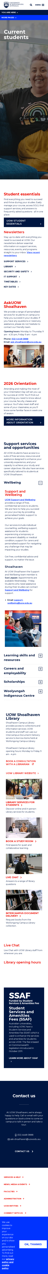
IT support (10, 276)
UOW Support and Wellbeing (20, 500)
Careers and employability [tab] (15, 671)
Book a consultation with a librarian (21, 763)
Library (8, 266)
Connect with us (13, 1213)
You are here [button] (9, 12)
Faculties (9, 1191)
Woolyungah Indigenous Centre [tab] (19, 693)
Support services (14, 261)
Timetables (11, 281)
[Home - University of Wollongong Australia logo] (14, 5)
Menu (38, 5)
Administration (12, 1199)
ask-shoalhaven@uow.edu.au (25, 342)
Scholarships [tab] (14, 681)
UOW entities (11, 1206)
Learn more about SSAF (23, 1058)
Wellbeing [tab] (12, 482)
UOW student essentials (16, 222)
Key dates (10, 287)
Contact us (22, 1151)
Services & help (12, 1177)
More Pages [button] (8, 17)
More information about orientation (19, 421)
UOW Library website (21, 773)
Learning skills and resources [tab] (19, 657)
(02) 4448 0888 (20, 339)
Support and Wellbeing (17, 590)
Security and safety (16, 271)
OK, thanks (33, 1244)
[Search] (31, 4)
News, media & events (15, 1184)
